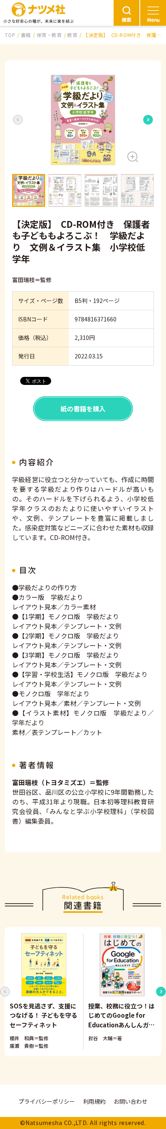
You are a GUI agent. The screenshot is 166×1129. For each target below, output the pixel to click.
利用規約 (94, 1101)
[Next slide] (148, 120)
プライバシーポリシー (47, 1101)
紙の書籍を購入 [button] (83, 408)
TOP (10, 34)
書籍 (26, 34)
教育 (72, 34)
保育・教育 (49, 34)
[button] (83, 120)
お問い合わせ (130, 1101)
